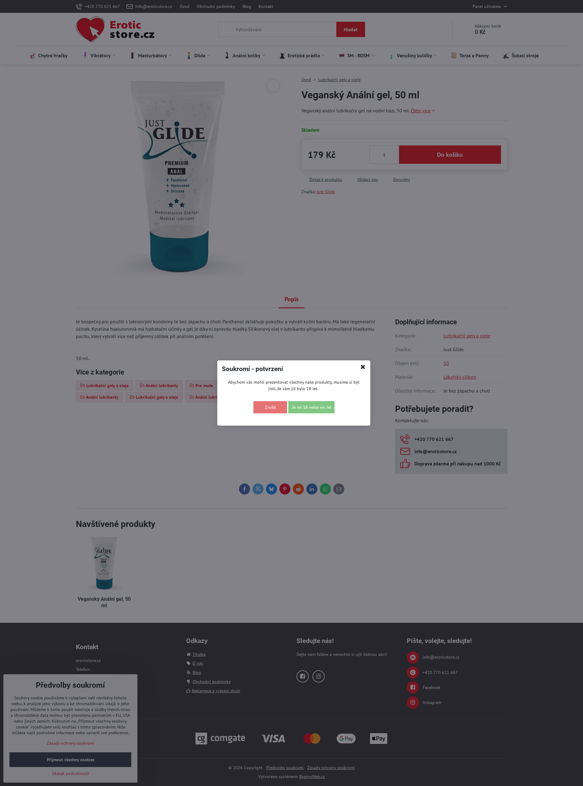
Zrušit (270, 407)
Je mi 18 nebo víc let (311, 407)
